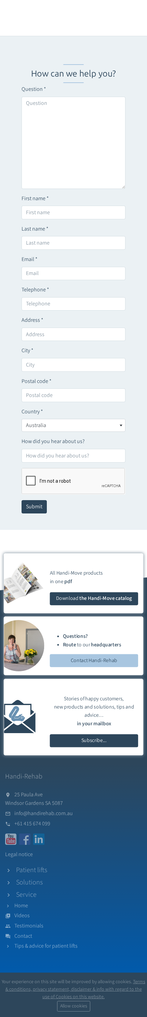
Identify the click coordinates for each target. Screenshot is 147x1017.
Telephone (35, 289)
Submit (34, 506)
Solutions (29, 882)
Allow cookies (73, 1006)
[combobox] (73, 425)
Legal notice (19, 854)
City (28, 350)
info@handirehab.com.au (43, 813)
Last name (35, 229)
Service (26, 894)
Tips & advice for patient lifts (46, 946)
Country (32, 411)
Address (32, 320)
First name (35, 198)
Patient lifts (31, 870)
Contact (23, 936)
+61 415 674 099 (32, 823)
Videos (22, 915)
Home (21, 905)
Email (30, 259)
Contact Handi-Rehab (94, 660)
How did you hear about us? (53, 441)
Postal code (37, 381)
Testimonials (28, 926)
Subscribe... (94, 740)
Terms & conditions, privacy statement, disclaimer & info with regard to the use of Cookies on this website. (75, 989)
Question (34, 89)
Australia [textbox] (36, 425)
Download (94, 598)
